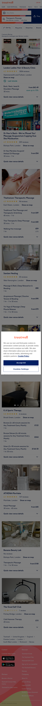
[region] (21, 353)
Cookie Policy (23, 356)
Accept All (21, 363)
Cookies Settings (21, 369)
